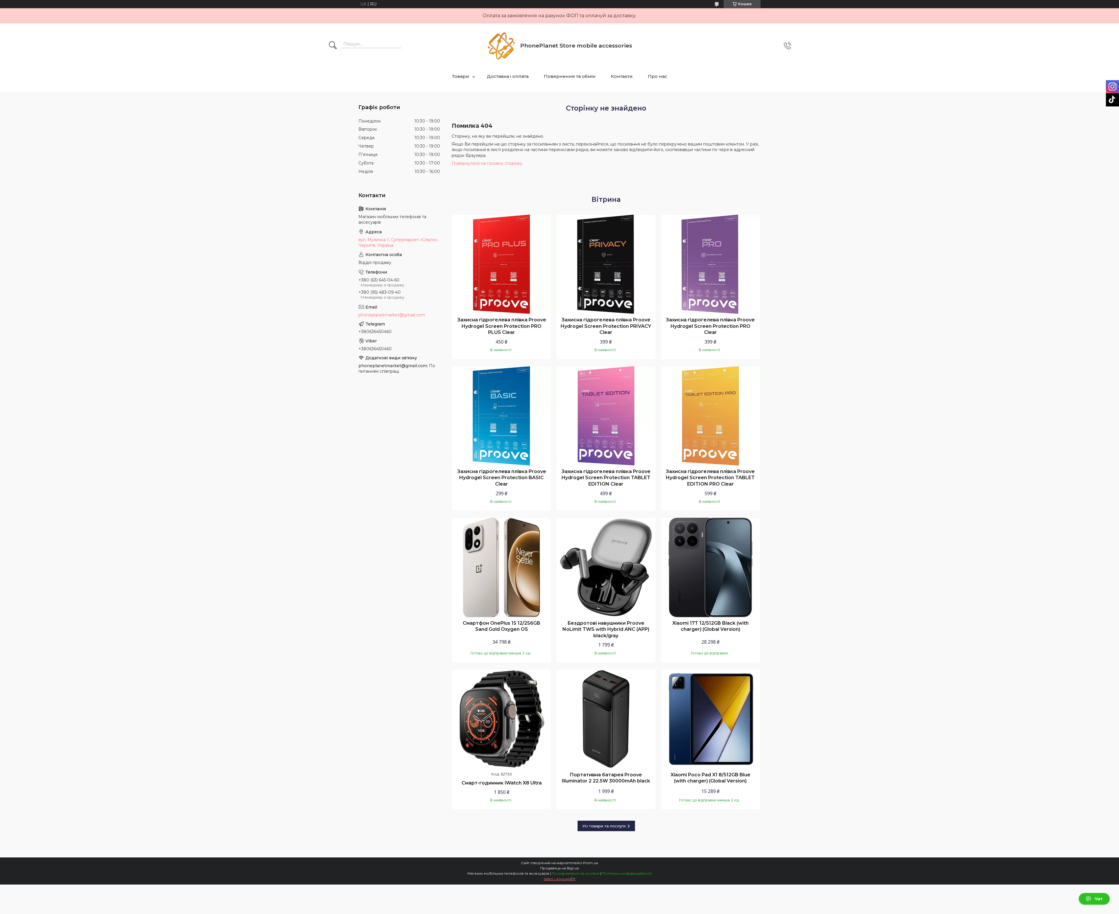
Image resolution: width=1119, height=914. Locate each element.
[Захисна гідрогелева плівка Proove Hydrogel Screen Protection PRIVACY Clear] (605, 264)
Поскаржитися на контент (575, 873)
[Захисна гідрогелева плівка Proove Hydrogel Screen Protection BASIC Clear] (501, 415)
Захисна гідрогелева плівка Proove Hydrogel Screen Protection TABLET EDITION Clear (606, 478)
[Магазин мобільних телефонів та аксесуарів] (501, 45)
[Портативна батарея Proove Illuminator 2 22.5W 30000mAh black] (605, 718)
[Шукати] (332, 45)
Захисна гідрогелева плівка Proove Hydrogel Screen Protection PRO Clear (710, 326)
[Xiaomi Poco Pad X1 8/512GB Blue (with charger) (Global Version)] (710, 718)
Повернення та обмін (570, 76)
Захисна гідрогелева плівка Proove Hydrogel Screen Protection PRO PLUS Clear (501, 326)
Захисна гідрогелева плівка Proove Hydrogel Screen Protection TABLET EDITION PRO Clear (710, 478)
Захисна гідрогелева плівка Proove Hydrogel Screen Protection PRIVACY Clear (606, 326)
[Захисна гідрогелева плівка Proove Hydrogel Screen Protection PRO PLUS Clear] (501, 264)
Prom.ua (590, 863)
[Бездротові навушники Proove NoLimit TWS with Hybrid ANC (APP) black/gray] (605, 567)
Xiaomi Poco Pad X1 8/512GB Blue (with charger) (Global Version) (710, 778)
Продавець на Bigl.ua (559, 868)
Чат (1099, 898)
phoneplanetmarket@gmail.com (391, 315)
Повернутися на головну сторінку (487, 163)
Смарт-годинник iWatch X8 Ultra (502, 783)
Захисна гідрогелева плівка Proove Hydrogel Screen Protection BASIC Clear (501, 478)
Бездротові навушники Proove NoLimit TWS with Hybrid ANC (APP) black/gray (605, 629)
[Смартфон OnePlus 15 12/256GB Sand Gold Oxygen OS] (501, 567)
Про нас (657, 76)
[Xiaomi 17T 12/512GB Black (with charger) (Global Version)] (710, 567)
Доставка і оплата (508, 76)
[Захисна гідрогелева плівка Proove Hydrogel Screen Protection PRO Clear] (710, 264)
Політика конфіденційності (627, 873)
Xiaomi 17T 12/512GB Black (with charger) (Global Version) (710, 626)
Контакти (622, 76)
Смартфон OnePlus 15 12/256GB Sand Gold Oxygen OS (501, 626)
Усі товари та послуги (604, 826)
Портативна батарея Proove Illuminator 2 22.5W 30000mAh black (606, 778)
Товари (460, 76)
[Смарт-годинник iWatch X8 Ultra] (501, 718)
